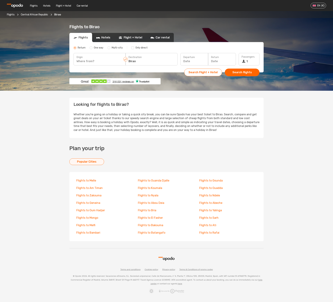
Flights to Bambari (88, 232)
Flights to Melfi (85, 225)
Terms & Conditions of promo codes (196, 269)
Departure (189, 57)
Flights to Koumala (150, 188)
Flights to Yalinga (210, 210)
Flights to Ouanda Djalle (153, 180)
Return (215, 57)
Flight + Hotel (63, 5)
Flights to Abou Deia (151, 203)
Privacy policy (168, 269)
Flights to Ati (207, 225)
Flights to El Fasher (150, 217)
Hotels (46, 5)
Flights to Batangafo (151, 232)
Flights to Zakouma (88, 195)
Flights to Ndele (209, 195)
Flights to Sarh (209, 217)
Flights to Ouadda (211, 188)
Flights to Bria (147, 210)
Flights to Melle (86, 180)
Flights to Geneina (88, 203)
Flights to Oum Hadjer (90, 210)
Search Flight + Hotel (203, 72)
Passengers (248, 56)
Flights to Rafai (209, 232)
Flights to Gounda (211, 180)
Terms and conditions (130, 269)
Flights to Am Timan (89, 188)
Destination (135, 57)
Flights (34, 5)
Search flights (242, 72)
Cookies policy (151, 269)
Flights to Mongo (87, 217)
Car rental (82, 5)
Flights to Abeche (210, 203)
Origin (79, 57)
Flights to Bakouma (150, 225)
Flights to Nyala (148, 195)
